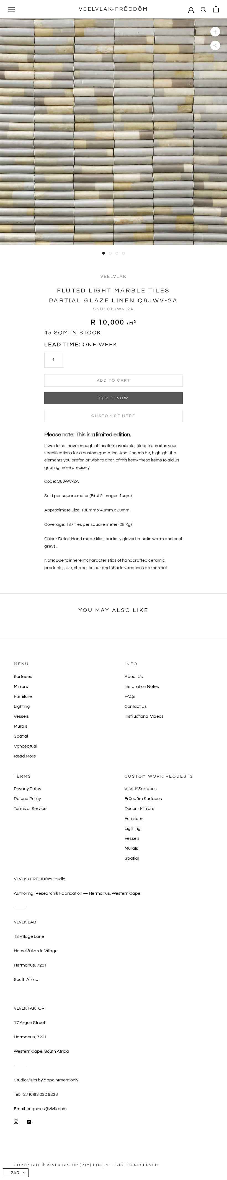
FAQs (130, 696)
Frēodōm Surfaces (143, 798)
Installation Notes (142, 686)
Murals (20, 726)
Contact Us (136, 706)
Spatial (21, 736)
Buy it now (113, 398)
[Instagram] (16, 1121)
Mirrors (21, 686)
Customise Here (113, 416)
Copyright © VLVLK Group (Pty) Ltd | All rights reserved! (87, 1165)
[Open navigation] (11, 9)
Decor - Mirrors (139, 808)
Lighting (22, 706)
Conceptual (25, 746)
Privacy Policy (27, 788)
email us (159, 446)
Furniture (23, 696)
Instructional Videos (144, 716)
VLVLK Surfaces (141, 788)
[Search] (204, 9)
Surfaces (23, 676)
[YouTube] (29, 1121)
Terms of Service (30, 808)
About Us (134, 676)
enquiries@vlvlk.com (47, 1109)
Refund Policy (27, 798)
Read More (25, 756)
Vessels (21, 716)
